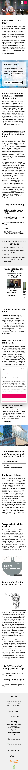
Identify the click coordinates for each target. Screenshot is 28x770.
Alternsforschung (11, 45)
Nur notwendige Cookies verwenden (14, 399)
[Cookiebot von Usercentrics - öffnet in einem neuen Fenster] (20, 369)
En (15, 2)
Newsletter (14, 726)
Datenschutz (14, 722)
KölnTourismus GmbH (14, 732)
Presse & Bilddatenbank (14, 727)
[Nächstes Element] (4, 284)
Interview (13, 191)
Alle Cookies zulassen (14, 396)
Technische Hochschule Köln (11, 315)
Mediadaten (14, 729)
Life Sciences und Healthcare (9, 48)
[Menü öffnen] (21, 2)
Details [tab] (14, 373)
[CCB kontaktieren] (25, 2)
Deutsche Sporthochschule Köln (12, 346)
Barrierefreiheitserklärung (14, 724)
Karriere (14, 731)
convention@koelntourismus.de (14, 709)
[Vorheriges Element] (4, 280)
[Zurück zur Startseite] (3, 2)
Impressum (14, 721)
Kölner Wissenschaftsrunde (11, 530)
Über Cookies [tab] (23, 373)
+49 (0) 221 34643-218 (14, 711)
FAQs (14, 734)
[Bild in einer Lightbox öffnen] (14, 283)
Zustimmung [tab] (5, 373)
